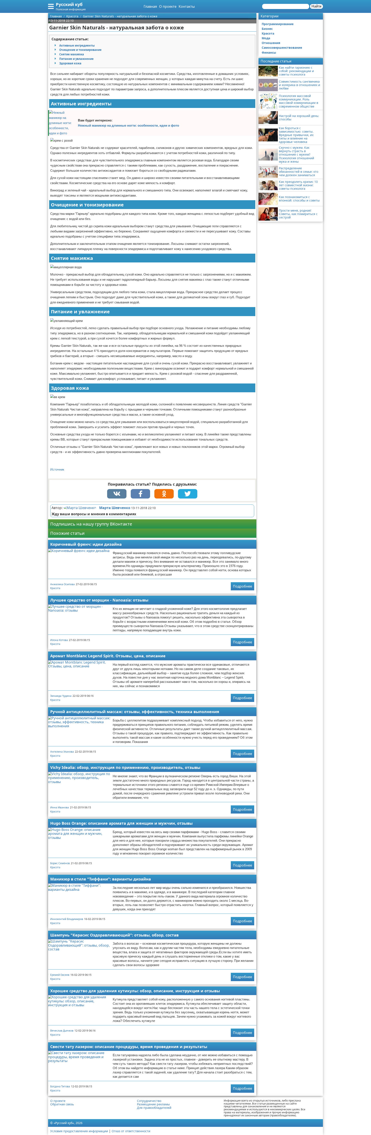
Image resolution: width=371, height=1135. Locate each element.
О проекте (167, 6)
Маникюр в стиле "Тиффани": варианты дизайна (100, 879)
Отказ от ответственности (131, 1131)
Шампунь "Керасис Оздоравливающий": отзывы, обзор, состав (114, 935)
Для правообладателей (154, 1107)
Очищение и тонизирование (80, 50)
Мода (266, 38)
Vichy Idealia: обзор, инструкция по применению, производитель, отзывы (125, 767)
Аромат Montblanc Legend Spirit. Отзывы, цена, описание (108, 655)
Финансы (269, 52)
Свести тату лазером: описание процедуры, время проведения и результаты (128, 1046)
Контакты (187, 6)
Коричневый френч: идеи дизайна (86, 544)
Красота (55, 588)
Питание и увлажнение (76, 59)
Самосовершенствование (282, 47)
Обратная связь (62, 1104)
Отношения (271, 43)
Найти (316, 6)
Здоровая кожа (70, 63)
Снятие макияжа (71, 54)
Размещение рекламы (153, 1104)
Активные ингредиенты (77, 45)
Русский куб (69, 4)
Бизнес (267, 29)
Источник (57, 469)
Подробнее (242, 586)
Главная (150, 6)
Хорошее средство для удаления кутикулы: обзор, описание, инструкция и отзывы (135, 990)
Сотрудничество (149, 1101)
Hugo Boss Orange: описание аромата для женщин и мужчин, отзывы (121, 823)
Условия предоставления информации (79, 1131)
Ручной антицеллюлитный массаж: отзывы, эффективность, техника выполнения (134, 711)
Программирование (277, 24)
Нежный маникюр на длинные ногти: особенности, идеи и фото (128, 125)
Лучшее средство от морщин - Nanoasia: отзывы (99, 600)
